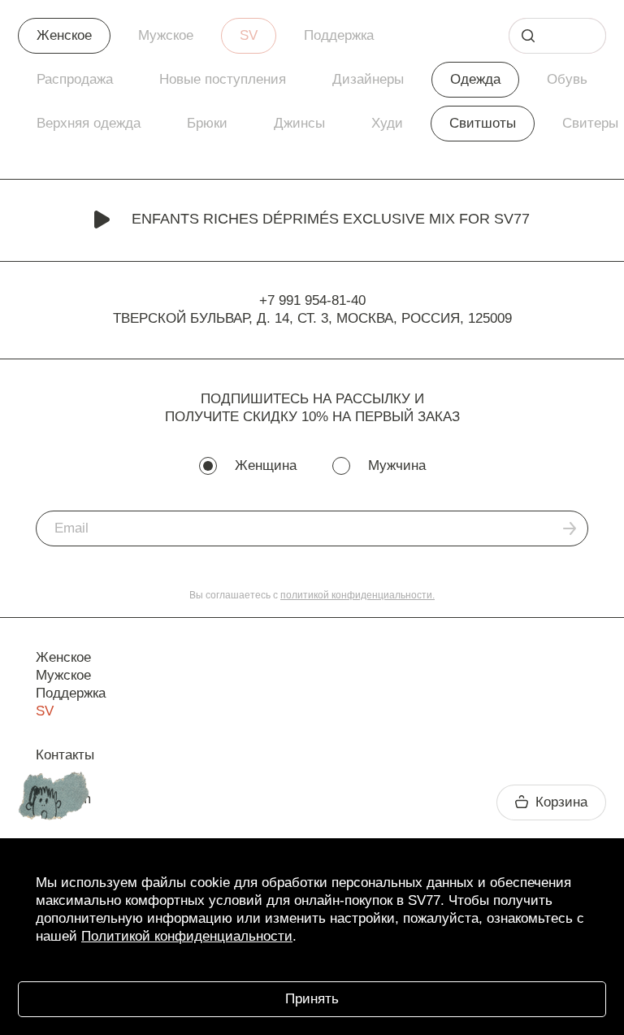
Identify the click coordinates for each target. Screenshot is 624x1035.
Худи (387, 123)
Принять (312, 999)
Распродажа (75, 79)
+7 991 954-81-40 (312, 300)
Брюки (207, 123)
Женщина (266, 465)
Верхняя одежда (89, 123)
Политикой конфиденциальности (186, 936)
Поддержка (339, 35)
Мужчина (397, 465)
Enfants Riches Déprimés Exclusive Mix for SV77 (331, 219)
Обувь (567, 79)
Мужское (165, 35)
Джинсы (299, 123)
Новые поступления (222, 79)
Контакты (65, 755)
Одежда (475, 79)
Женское (64, 35)
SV (249, 35)
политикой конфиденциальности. (357, 595)
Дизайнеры (368, 79)
